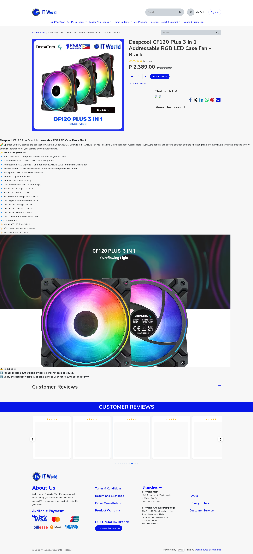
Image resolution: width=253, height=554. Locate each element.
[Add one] (145, 76)
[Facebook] (190, 100)
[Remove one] (132, 76)
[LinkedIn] (201, 100)
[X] (195, 100)
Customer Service (201, 510)
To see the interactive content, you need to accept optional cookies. (52, 442)
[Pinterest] (212, 100)
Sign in (214, 12)
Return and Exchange (109, 496)
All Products (38, 32)
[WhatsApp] (207, 100)
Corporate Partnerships (109, 528)
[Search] (180, 12)
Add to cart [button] (161, 76)
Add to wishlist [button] (139, 83)
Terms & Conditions (108, 488)
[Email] (218, 100)
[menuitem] (59, 22)
